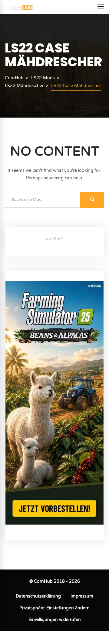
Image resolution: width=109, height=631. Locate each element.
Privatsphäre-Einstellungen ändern (54, 607)
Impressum (82, 596)
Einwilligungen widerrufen (54, 619)
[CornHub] (21, 7)
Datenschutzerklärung (38, 596)
